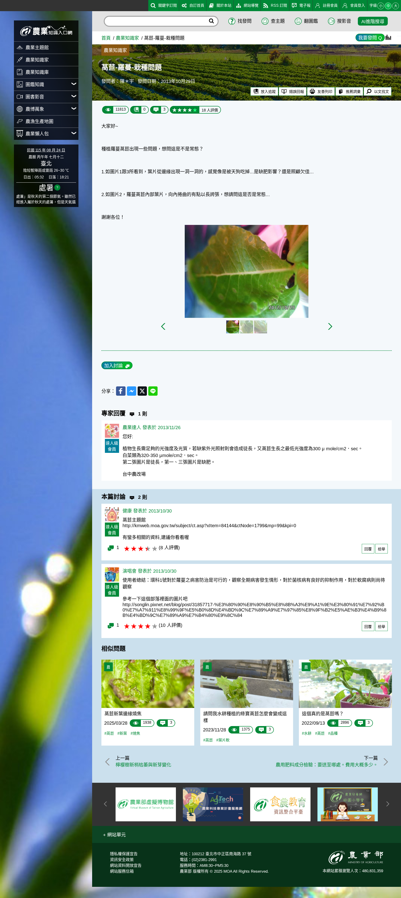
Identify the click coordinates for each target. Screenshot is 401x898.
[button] (114, 834)
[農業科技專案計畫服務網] (213, 804)
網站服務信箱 (122, 871)
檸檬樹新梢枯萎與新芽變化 (143, 764)
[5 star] (195, 109)
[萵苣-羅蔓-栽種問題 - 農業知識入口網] (46, 31)
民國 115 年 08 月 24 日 (46, 150)
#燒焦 (135, 733)
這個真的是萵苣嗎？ (323, 713)
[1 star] (174, 109)
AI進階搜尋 (372, 21)
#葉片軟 (223, 740)
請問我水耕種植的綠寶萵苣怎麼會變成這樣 (245, 717)
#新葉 (122, 733)
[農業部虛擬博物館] (146, 804)
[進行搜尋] (212, 21)
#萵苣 (109, 733)
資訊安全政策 (122, 860)
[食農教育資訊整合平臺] (280, 804)
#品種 (333, 733)
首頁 (106, 38)
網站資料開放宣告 (126, 865)
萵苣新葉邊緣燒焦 (123, 713)
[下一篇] (385, 762)
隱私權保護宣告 (124, 854)
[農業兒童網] (347, 804)
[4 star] (190, 109)
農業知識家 (127, 38)
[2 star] (179, 109)
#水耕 (306, 733)
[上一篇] (108, 762)
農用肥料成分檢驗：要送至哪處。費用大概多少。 (327, 764)
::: (2, 4)
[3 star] (184, 109)
